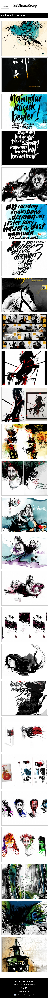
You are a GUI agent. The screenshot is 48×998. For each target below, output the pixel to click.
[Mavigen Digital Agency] (24, 994)
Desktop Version (24, 991)
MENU (6, 6)
